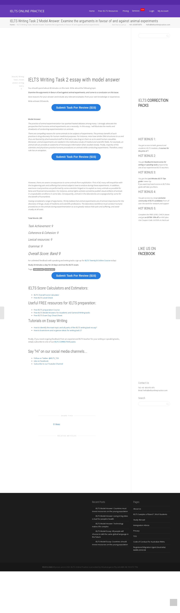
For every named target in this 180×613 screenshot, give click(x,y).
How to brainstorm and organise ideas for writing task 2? (58, 330)
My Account (163, 11)
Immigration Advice (141, 525)
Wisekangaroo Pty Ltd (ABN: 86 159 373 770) (119, 567)
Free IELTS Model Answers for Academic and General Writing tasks (62, 312)
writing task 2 (49, 269)
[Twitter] (12, 2)
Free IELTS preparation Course (47, 310)
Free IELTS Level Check (43, 297)
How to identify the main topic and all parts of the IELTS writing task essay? (65, 327)
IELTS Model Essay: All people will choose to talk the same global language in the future (110, 534)
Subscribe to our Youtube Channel (48, 364)
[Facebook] (17, 2)
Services (138, 10)
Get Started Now (153, 233)
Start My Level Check (158, 81)
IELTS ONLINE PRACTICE (27, 11)
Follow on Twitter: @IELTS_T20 (46, 358)
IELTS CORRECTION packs (65, 341)
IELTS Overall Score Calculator (46, 295)
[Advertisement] (67, 54)
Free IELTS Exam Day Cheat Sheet (48, 315)
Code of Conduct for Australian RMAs (149, 541)
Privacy (136, 530)
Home (92, 11)
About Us (137, 509)
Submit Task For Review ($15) (76, 107)
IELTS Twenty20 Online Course (97, 260)
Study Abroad (139, 519)
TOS (135, 536)
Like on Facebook (41, 361)
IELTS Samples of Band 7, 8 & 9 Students (150, 514)
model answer (38, 269)
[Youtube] (26, 2)
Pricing (126, 11)
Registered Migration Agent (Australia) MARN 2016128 (149, 548)
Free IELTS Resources (108, 11)
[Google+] (22, 2)
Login (151, 11)
